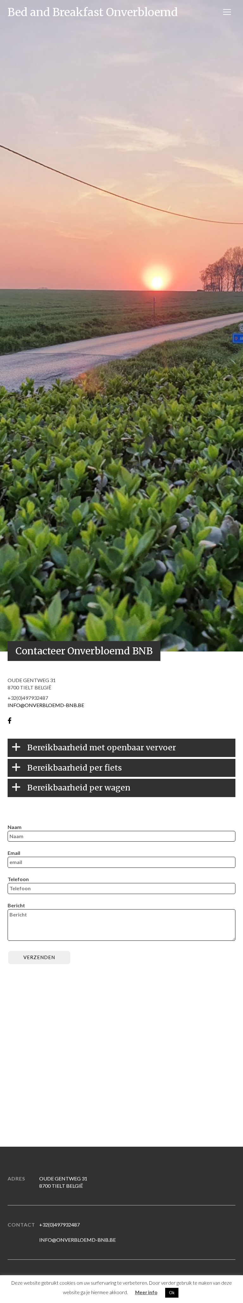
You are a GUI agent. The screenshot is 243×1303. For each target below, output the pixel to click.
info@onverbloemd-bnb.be (77, 1240)
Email (14, 853)
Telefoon (18, 879)
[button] (121, 748)
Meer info (146, 1292)
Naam (15, 827)
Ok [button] (172, 1292)
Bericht (16, 905)
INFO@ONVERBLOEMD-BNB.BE (46, 705)
